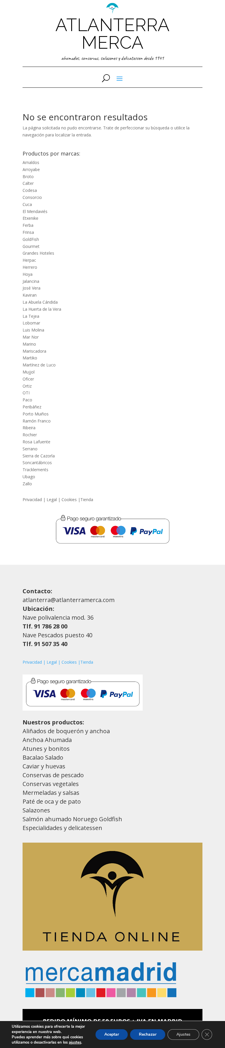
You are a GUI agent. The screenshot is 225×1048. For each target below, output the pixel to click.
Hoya (28, 274)
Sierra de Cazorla (39, 456)
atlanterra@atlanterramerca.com (69, 600)
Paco (27, 400)
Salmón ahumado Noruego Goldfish (72, 819)
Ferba (28, 225)
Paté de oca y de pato (52, 801)
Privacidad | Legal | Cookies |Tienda (58, 499)
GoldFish (31, 239)
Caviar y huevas (44, 766)
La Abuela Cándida (40, 302)
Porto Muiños (36, 414)
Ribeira (29, 427)
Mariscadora (34, 351)
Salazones (36, 810)
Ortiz (27, 386)
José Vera (31, 288)
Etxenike (30, 218)
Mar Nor (31, 337)
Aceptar (111, 1034)
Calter (28, 183)
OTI (26, 392)
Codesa (30, 190)
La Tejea (31, 316)
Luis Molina (33, 330)
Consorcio (32, 197)
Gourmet (31, 246)
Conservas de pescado (53, 775)
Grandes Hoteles (38, 253)
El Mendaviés (35, 211)
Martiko (30, 358)
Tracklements (35, 469)
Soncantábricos (37, 462)
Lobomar (31, 323)
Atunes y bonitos (46, 749)
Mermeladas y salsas (51, 793)
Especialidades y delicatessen (62, 828)
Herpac (29, 260)
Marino (29, 344)
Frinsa (28, 232)
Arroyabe (31, 169)
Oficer (28, 379)
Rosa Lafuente (36, 441)
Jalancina (31, 281)
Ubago (29, 476)
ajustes (75, 1042)
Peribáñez (32, 407)
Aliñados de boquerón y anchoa (66, 731)
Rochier (30, 434)
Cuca (27, 204)
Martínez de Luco (39, 365)
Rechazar (147, 1034)
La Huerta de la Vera (42, 309)
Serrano (30, 449)
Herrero (30, 267)
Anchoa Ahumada (47, 740)
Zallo (27, 483)
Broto (28, 176)
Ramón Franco (37, 421)
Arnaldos (31, 162)
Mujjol (29, 372)
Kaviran (30, 295)
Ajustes (183, 1034)
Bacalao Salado (43, 757)
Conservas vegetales (51, 784)
